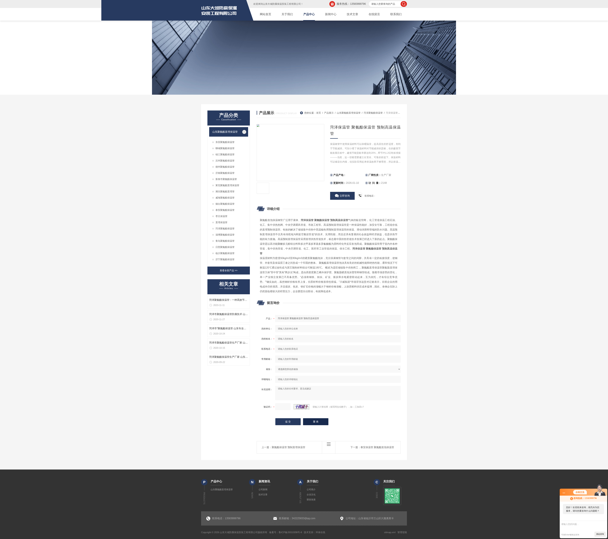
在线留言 (374, 14)
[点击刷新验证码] (301, 407)
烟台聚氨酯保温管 (224, 203)
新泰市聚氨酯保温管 (226, 179)
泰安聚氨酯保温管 (224, 210)
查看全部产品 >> (229, 270)
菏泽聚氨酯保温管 (224, 228)
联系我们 (396, 14)
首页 (318, 112)
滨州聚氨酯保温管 (224, 160)
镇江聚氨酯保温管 (224, 154)
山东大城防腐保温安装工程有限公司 (282, 4)
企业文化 (311, 494)
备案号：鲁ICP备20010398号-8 (285, 532)
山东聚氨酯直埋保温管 (225, 131)
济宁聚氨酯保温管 (224, 259)
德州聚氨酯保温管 (224, 166)
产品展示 (329, 112)
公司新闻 (263, 489)
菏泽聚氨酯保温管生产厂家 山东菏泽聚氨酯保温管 (237, 357)
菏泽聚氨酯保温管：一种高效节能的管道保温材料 (237, 300)
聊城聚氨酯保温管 (224, 148)
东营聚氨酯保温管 (224, 142)
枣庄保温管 (221, 216)
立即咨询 (345, 195)
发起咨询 (600, 534)
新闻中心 (330, 14)
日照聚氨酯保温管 (224, 247)
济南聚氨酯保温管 (224, 173)
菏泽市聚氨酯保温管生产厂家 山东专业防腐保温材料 (238, 342)
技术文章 (352, 14)
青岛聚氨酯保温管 (224, 241)
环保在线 (320, 532)
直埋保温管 (221, 222)
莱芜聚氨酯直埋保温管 (227, 185)
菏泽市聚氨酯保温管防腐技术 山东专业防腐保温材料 (238, 314)
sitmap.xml (390, 532)
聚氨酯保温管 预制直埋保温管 (288, 447)
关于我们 (287, 14)
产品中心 (309, 14)
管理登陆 (402, 532)
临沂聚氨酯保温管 (224, 253)
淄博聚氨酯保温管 (224, 234)
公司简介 (311, 489)
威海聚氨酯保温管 (224, 197)
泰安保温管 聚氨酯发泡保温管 (377, 447)
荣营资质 (311, 499)
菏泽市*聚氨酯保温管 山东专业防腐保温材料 (234, 328)
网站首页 (265, 14)
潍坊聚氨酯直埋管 (224, 191)
